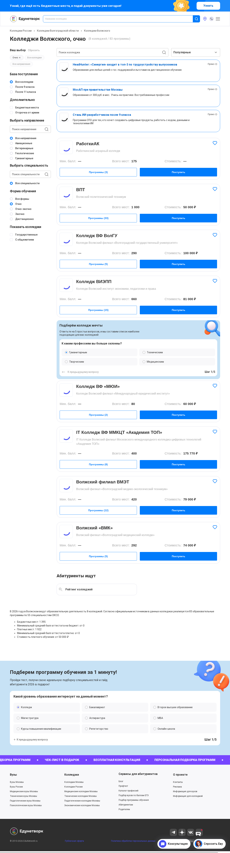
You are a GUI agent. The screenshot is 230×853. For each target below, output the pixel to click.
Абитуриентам (126, 804)
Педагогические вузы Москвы (25, 801)
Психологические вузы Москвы (26, 805)
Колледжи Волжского (97, 30)
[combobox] (120, 19)
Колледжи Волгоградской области (58, 30)
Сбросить (34, 50)
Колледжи (71, 774)
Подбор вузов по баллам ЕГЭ (134, 795)
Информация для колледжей (188, 796)
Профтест (123, 786)
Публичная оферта (74, 841)
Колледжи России (21, 30)
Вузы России (16, 787)
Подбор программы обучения (134, 800)
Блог (121, 781)
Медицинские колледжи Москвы (81, 791)
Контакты (178, 782)
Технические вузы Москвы (23, 796)
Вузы (13, 774)
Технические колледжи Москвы (80, 796)
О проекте (180, 774)
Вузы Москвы (17, 782)
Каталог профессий (128, 790)
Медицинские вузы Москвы (24, 791)
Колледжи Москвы (74, 782)
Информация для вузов (185, 791)
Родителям (124, 809)
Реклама (177, 787)
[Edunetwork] (25, 18)
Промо (211, 64)
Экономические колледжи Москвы (82, 805)
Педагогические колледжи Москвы (82, 801)
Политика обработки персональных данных (133, 841)
